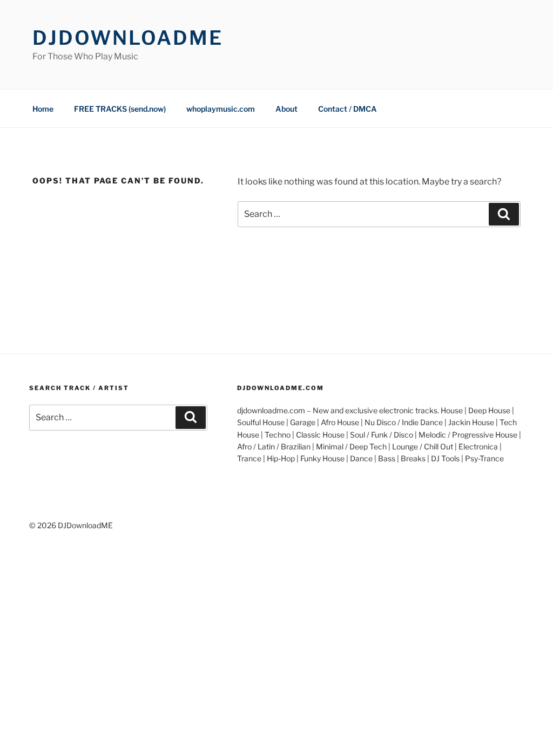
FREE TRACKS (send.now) (120, 108)
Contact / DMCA (347, 108)
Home (42, 108)
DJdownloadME (127, 38)
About (286, 108)
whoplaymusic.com (220, 108)
